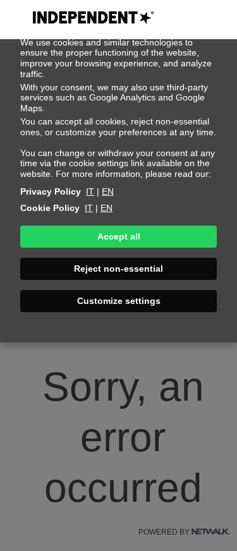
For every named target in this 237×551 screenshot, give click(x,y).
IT (90, 191)
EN (108, 191)
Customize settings (119, 301)
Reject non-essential (118, 268)
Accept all (118, 236)
